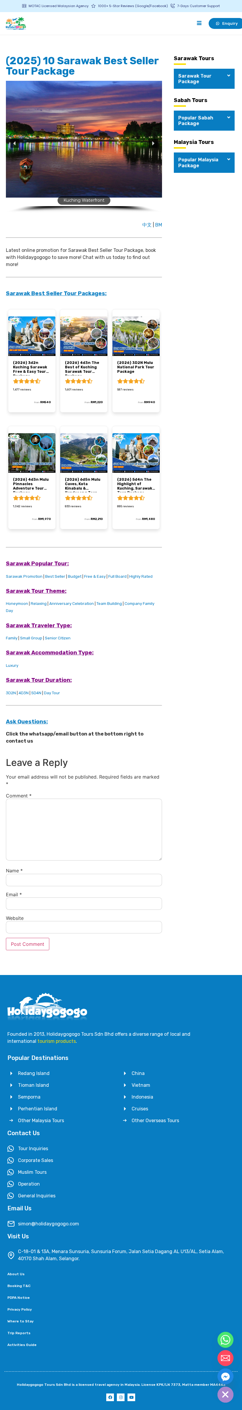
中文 (147, 225)
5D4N (36, 693)
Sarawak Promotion (24, 576)
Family (11, 638)
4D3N (24, 693)
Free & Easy (95, 576)
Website (15, 918)
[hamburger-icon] (199, 23)
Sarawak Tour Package (195, 78)
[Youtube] (131, 1397)
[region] (84, 149)
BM (158, 225)
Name (14, 870)
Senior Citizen (58, 638)
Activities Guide (22, 1345)
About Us (15, 1274)
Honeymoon (17, 603)
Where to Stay (20, 1321)
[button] (14, 143)
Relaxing (39, 603)
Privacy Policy (19, 1309)
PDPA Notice (18, 1298)
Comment (19, 795)
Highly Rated (141, 576)
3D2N (11, 693)
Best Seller (55, 576)
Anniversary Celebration (71, 603)
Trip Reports (18, 1333)
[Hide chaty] (225, 1395)
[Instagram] (121, 1397)
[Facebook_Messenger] (225, 1376)
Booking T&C (18, 1286)
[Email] (225, 1358)
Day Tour (52, 693)
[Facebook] (110, 1397)
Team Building (109, 603)
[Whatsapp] (225, 1340)
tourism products (56, 1041)
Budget (74, 576)
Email (14, 894)
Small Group (31, 638)
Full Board (117, 576)
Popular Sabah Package (195, 120)
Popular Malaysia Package (198, 162)
